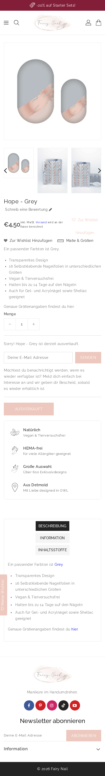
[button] (84, 220)
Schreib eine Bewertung (26, 209)
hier (70, 307)
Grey (54, 249)
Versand (41, 222)
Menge (10, 314)
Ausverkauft (29, 409)
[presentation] (5, 170)
